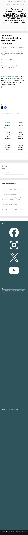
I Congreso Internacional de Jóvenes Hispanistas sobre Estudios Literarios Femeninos (12, 204)
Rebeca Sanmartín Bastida (9, 76)
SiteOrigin (3, 531)
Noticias (17, 113)
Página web (9, 531)
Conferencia (11, 113)
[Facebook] (14, 238)
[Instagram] (14, 250)
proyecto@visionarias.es (19, 4)
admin (2, 49)
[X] (14, 263)
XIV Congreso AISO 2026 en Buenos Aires (13, 189)
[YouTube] (14, 275)
